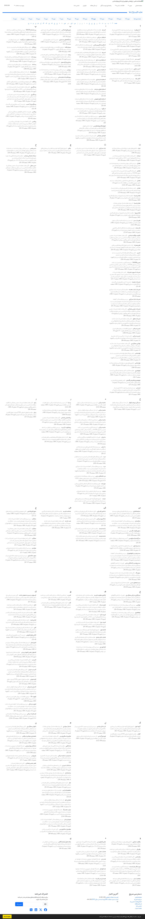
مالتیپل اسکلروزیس (65, 736)
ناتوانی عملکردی (31, 726)
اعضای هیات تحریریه (136, 901)
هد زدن (103, 859)
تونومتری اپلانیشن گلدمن (133, 380)
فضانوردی (103, 647)
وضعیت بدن (137, 878)
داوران (85, 5)
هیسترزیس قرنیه (101, 878)
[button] (98, 916)
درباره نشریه (138, 899)
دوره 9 (77, 18)
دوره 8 (69, 18)
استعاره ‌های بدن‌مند (100, 89)
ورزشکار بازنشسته (135, 866)
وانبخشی (137, 856)
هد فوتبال (103, 868)
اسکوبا (104, 108)
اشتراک (19, 904)
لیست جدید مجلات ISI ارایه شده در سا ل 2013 (105, 899)
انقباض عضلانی (101, 135)
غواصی (138, 604)
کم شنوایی (33, 679)
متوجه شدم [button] (7, 916)
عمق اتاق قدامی (31, 511)
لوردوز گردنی (102, 736)
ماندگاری (68, 745)
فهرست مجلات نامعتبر (112, 897)
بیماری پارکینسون (66, 62)
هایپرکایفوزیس (101, 841)
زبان (35, 412)
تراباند (138, 155)
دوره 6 (54, 18)
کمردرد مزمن (32, 669)
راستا (69, 402)
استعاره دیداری (101, 69)
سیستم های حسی (135, 582)
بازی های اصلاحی (66, 29)
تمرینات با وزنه (136, 281)
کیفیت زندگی (32, 704)
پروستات (33, 56)
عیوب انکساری (32, 555)
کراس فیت (33, 619)
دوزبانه (103, 483)
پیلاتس (34, 111)
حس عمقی (33, 165)
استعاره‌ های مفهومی (100, 98)
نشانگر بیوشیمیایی (30, 745)
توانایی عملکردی (135, 343)
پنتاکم (34, 81)
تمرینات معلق (136, 318)
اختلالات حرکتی (101, 37)
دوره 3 (30, 18)
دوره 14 (119, 18)
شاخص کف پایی (101, 511)
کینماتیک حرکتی (31, 713)
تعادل (138, 163)
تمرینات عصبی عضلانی (134, 308)
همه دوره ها (137, 18)
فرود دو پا (103, 622)
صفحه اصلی (138, 5)
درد (104, 456)
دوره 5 (46, 18)
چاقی (69, 148)
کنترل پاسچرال (31, 686)
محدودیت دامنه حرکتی (64, 755)
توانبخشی (137, 353)
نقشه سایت (138, 908)
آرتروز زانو (137, 39)
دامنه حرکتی (102, 402)
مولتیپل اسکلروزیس (65, 829)
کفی (35, 627)
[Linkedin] (36, 910)
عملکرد (34, 518)
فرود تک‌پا (103, 614)
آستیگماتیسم (136, 49)
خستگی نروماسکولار (134, 402)
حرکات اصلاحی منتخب (30, 155)
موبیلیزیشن (67, 819)
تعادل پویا (137, 212)
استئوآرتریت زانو (101, 59)
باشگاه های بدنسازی (65, 39)
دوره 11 (93, 18)
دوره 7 (61, 18)
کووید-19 (33, 696)
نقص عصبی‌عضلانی (31, 763)
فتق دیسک (102, 604)
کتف (35, 604)
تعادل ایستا (137, 195)
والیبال (138, 849)
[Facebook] (45, 910)
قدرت (69, 595)
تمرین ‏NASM (136, 262)
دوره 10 (85, 18)
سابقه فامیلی (136, 511)
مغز (70, 782)
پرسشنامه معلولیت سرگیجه (28, 39)
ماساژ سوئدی (67, 726)
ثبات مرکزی (102, 148)
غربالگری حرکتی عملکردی (133, 595)
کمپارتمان (33, 642)
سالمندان (137, 521)
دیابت (104, 491)
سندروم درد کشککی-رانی (132, 563)
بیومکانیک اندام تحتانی (64, 77)
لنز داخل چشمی (101, 726)
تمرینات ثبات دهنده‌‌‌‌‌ (134, 289)
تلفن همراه (137, 245)
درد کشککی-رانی (101, 476)
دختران (103, 437)
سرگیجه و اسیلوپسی (134, 538)
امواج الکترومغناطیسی (99, 125)
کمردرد (34, 659)
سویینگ (138, 572)
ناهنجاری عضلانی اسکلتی (29, 736)
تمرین (138, 252)
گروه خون (137, 726)
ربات (69, 410)
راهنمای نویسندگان (105, 5)
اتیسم (104, 29)
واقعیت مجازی (136, 841)
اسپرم (104, 52)
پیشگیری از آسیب (31, 104)
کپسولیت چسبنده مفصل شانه (27, 595)
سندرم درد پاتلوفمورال (133, 553)
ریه (70, 437)
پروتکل (34, 47)
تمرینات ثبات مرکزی (134, 299)
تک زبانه (138, 227)
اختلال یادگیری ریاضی (99, 44)
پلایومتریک (33, 71)
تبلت (139, 148)
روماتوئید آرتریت (66, 427)
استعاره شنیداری (101, 79)
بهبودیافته (68, 47)
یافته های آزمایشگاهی (64, 841)
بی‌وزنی (69, 69)
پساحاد (34, 64)
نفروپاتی (33, 755)
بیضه (69, 54)
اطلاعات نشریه (120, 5)
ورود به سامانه (19, 5)
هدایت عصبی (102, 851)
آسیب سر (137, 59)
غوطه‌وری (137, 612)
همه (116, 23)
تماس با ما (76, 5)
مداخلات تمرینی (66, 765)
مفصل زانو (68, 799)
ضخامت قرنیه (67, 511)
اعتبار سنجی (102, 116)
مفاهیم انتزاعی (67, 790)
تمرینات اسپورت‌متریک (133, 272)
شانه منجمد (102, 528)
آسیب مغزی (137, 68)
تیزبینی (138, 387)
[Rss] (31, 910)
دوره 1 (15, 18)
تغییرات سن (136, 220)
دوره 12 (102, 18)
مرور (130, 5)
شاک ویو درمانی (101, 518)
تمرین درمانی (136, 328)
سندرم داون (136, 545)
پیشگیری (33, 86)
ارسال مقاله (93, 5)
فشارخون (103, 629)
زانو (35, 402)
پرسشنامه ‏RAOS (31, 29)
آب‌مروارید (137, 29)
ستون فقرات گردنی (134, 530)
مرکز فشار (68, 772)
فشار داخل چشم (101, 637)
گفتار (138, 733)
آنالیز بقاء (137, 78)
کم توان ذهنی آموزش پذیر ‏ (28, 652)
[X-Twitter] (40, 910)
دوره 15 (127, 18)
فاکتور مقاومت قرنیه (100, 595)
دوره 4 (38, 18)
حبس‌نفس (33, 148)
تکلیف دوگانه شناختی (134, 235)
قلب (69, 602)
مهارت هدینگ (67, 809)
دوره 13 (110, 18)
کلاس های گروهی (31, 635)
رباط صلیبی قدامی (66, 417)
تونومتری (137, 370)
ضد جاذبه (68, 521)
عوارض (34, 548)
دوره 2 (23, 18)
